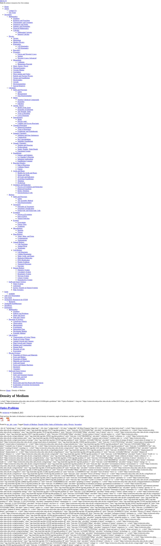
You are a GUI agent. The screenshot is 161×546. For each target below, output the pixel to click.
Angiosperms (22, 240)
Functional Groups (24, 151)
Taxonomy (17, 205)
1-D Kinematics (23, 46)
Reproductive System (25, 280)
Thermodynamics (19, 68)
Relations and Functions (21, 20)
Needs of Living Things (21, 339)
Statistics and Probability (21, 26)
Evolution (16, 212)
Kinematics (17, 44)
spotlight (12, 294)
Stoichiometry (18, 117)
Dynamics (16, 52)
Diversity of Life (19, 349)
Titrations (21, 181)
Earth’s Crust (17, 387)
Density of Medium (30, 424)
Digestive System (24, 270)
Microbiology (18, 228)
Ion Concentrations (24, 139)
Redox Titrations (23, 191)
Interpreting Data (19, 329)
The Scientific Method (25, 201)
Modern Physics (18, 42)
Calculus (16, 30)
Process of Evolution (25, 214)
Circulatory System (24, 272)
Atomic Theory (18, 106)
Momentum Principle (25, 64)
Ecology (16, 220)
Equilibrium (17, 153)
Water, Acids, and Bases (26, 256)
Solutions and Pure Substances (28, 135)
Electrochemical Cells (25, 193)
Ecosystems (22, 222)
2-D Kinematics (23, 48)
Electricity (16, 367)
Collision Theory (23, 167)
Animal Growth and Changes (23, 341)
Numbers (16, 18)
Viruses (20, 232)
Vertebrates (21, 248)
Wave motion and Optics (21, 74)
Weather (16, 381)
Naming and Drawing (25, 145)
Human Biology (18, 268)
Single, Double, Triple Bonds (28, 149)
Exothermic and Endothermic (28, 131)
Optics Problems (9, 407)
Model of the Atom (24, 108)
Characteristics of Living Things (24, 337)
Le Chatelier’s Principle (26, 157)
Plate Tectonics (18, 290)
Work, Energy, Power (20, 66)
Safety (20, 92)
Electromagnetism (19, 84)
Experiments (17, 327)
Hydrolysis (21, 183)
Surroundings (17, 373)
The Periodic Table (24, 111)
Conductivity (22, 137)
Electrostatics (17, 80)
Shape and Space (19, 315)
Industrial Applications (25, 159)
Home (6, 7)
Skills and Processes (20, 90)
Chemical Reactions (20, 125)
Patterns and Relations (20, 313)
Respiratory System (24, 274)
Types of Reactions (24, 129)
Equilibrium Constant (25, 161)
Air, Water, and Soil (20, 377)
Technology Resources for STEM (16, 300)
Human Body (18, 347)
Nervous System (23, 276)
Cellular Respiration (24, 254)
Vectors (15, 38)
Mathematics (13, 16)
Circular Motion (18, 70)
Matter (15, 98)
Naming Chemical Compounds (28, 100)
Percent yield (22, 121)
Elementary (8, 307)
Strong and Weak (23, 175)
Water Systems (18, 284)
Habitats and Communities (22, 345)
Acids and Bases (19, 171)
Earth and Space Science (17, 282)
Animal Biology (18, 242)
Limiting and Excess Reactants (28, 123)
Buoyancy (16, 50)
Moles (20, 119)
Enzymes (21, 266)
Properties (21, 102)
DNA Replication (24, 260)
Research (12, 302)
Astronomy (17, 286)
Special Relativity (19, 86)
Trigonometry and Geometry (23, 22)
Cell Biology (17, 250)
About (6, 9)
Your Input (8, 298)
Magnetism (17, 40)
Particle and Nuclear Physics (23, 76)
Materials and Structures (21, 361)
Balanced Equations (24, 127)
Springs (20, 56)
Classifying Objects (20, 321)
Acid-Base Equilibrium (26, 179)
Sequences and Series (20, 24)
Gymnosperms (23, 238)
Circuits (16, 82)
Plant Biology (18, 234)
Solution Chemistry (20, 133)
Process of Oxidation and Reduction (30, 187)
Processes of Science (16, 319)
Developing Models (20, 331)
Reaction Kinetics (19, 163)
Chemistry (12, 88)
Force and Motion (19, 357)
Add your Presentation (12, 296)
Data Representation (25, 96)
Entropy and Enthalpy (25, 155)
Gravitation (17, 72)
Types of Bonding (24, 113)
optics (66, 424)
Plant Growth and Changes (22, 343)
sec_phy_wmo (12, 424)
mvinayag (6, 412)
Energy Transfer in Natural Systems (25, 288)
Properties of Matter (20, 359)
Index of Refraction (56, 424)
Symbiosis (21, 226)
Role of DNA (22, 216)
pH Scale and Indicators (26, 177)
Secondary (8, 15)
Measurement (22, 94)
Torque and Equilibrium (21, 78)
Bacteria (20, 230)
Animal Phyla (22, 246)
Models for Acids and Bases (27, 173)
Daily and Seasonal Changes (23, 375)
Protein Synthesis (23, 262)
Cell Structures (23, 252)
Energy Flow (22, 224)
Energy (20, 169)
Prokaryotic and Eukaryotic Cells (29, 210)
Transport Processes (24, 264)
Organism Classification (26, 208)
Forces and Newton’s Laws (27, 54)
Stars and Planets (19, 379)
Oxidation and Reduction (22, 185)
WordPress (8, 305)
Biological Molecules (25, 258)
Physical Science (14, 353)
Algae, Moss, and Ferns (26, 236)
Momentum (17, 60)
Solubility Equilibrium (25, 141)
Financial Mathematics (21, 28)
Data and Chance (19, 317)
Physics (11, 36)
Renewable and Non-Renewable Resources (28, 383)
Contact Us (13, 11)
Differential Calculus (25, 32)
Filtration (21, 104)
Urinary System (23, 278)
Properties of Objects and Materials (25, 355)
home (6, 292)
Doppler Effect (43, 424)
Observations (17, 323)
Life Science (13, 335)
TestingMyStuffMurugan (13, 304)
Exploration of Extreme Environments (26, 385)
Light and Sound (19, 363)
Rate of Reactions (24, 165)
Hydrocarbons (22, 147)
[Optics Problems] (2, 421)
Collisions (21, 62)
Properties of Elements (25, 110)
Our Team (12, 13)
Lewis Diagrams (23, 115)
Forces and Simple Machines (23, 365)
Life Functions (23, 244)
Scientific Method (19, 333)
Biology (11, 195)
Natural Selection (23, 218)
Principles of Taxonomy (26, 207)
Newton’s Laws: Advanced (27, 58)
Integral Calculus (23, 34)
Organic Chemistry (19, 143)
